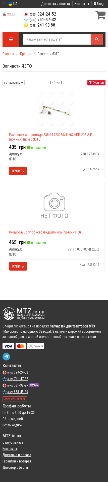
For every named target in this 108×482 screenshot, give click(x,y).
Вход (100, 4)
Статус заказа (13, 442)
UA (15, 4)
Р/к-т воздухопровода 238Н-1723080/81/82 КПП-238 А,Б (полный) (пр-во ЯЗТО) (50, 137)
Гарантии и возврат (17, 461)
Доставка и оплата (55, 4)
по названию (12, 82)
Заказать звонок (15, 399)
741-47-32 (43, 19)
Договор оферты (15, 467)
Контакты (82, 4)
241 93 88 (42, 25)
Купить (18, 171)
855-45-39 (17, 392)
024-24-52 (43, 14)
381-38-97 (18, 385)
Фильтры (98, 82)
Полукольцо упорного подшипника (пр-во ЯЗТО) (45, 232)
